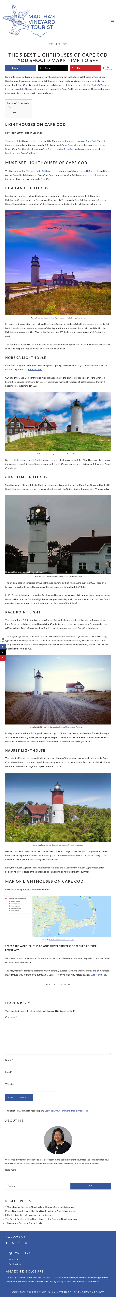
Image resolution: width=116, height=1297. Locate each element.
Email (8, 1072)
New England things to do (86, 171)
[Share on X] (3, 652)
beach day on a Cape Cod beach (21, 153)
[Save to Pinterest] (3, 658)
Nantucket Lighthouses (37, 89)
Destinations (14, 1264)
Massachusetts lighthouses (39, 171)
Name (9, 1060)
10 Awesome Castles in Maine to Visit (24, 1223)
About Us (13, 1259)
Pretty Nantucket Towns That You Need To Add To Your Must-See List (40, 1210)
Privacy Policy (93, 1292)
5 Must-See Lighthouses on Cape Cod (61, 940)
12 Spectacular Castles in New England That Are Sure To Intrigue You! (40, 1207)
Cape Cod (65, 984)
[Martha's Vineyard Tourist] (29, 36)
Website (9, 1084)
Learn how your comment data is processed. (66, 1110)
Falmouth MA (35, 369)
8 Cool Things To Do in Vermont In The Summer (29, 1215)
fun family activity (65, 149)
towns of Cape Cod (86, 141)
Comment (11, 1017)
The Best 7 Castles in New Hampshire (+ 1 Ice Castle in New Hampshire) (41, 1219)
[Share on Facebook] (3, 646)
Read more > (11, 1169)
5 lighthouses (25, 889)
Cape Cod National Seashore (62, 727)
